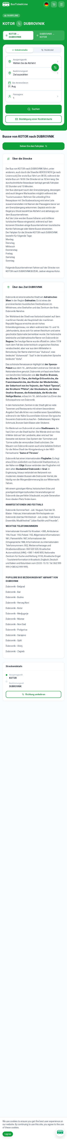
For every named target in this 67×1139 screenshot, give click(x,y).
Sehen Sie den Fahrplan (32, 146)
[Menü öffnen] (61, 4)
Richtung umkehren (35, 694)
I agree (7, 1134)
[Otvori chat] (60, 1132)
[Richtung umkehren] (55, 67)
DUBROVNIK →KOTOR (47, 35)
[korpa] (54, 4)
